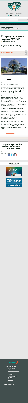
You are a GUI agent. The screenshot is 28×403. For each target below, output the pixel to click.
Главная (3, 27)
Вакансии (10, 377)
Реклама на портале (12, 376)
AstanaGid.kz (14, 190)
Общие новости (9, 27)
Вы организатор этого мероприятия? (7, 53)
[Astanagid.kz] (14, 6)
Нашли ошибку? (11, 368)
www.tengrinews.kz (10, 133)
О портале (10, 380)
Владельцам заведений (13, 371)
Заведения (14, 24)
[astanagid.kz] (14, 362)
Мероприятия (4, 20)
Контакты (10, 378)
